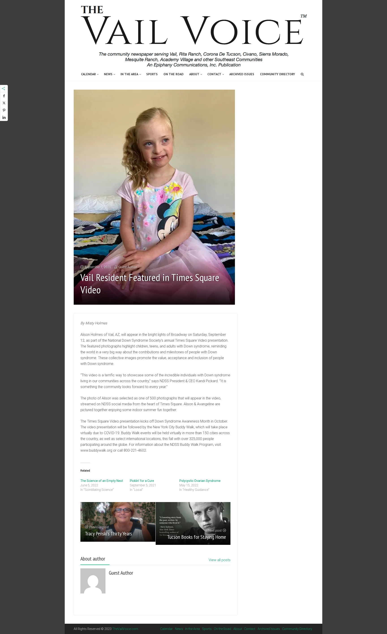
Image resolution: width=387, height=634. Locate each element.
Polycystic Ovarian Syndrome (200, 481)
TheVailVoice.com (125, 629)
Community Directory (277, 74)
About (194, 74)
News (108, 74)
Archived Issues (241, 74)
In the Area (129, 74)
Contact (214, 74)
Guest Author (127, 267)
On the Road (173, 74)
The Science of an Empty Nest (101, 481)
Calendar (88, 74)
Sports (152, 74)
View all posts (219, 560)
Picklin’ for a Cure (142, 481)
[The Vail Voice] (193, 34)
